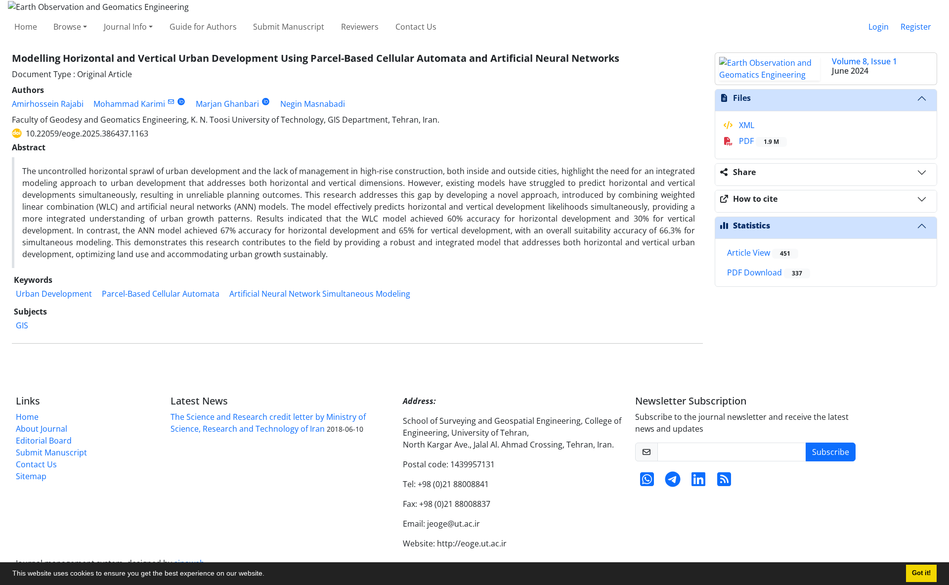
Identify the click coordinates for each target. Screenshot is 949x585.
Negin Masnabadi (312, 103)
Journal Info (125, 26)
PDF (758, 140)
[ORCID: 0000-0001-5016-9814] (265, 101)
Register (916, 26)
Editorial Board (44, 440)
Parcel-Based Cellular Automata (160, 293)
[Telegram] (673, 482)
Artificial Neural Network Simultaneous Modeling (319, 293)
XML (745, 125)
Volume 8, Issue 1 (864, 61)
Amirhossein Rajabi (48, 103)
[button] (267, 574)
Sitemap (31, 476)
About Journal (41, 428)
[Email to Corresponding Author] (170, 101)
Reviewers (360, 26)
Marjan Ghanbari (227, 103)
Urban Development (54, 293)
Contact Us (415, 26)
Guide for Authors (203, 26)
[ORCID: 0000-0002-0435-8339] (181, 101)
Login (878, 26)
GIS (22, 325)
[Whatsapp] (647, 482)
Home (25, 26)
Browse (67, 26)
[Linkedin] (698, 482)
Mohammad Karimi (129, 103)
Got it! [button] (921, 573)
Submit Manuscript (288, 26)
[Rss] (724, 482)
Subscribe (830, 452)
